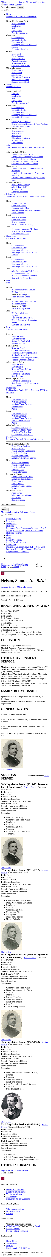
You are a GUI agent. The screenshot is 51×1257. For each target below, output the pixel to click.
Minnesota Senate (13, 86)
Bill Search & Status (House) (23, 290)
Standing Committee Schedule (24, 44)
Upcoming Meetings (20, 42)
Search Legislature (8, 7)
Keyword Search (19, 336)
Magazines (10, 521)
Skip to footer (41, 2)
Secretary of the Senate (21, 122)
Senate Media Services (21, 420)
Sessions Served (7, 587)
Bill (23, 294)
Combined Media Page (21, 427)
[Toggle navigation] (2, 10)
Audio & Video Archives (22, 404)
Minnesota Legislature (13, 5)
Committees (11, 236)
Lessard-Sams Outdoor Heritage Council (28, 178)
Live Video (16, 399)
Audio (24, 399)
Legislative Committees (16, 238)
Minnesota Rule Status (21, 374)
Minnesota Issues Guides (22, 495)
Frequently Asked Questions (18, 1199)
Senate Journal (18, 131)
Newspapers (11, 523)
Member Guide (18, 469)
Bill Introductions (19, 292)
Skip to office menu (27, 2)
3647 (46, 776)
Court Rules (16, 385)
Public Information (19, 61)
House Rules (17, 72)
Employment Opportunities (17, 551)
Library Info (11, 544)
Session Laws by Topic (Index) (24, 353)
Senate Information (19, 472)
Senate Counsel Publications (23, 451)
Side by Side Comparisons (22, 278)
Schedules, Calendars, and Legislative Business (25, 196)
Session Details (30, 787)
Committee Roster (19, 40)
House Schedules (19, 203)
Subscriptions (17, 143)
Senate (9, 84)
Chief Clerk (16, 54)
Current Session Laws (21, 325)
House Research (18, 58)
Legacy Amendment (20, 192)
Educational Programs (21, 77)
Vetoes (14, 322)
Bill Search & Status (20, 313)
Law (8, 327)
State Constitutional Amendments (25, 383)
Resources (21, 542)
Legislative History (14, 540)
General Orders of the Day (22, 224)
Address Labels (18, 140)
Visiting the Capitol (14, 1194)
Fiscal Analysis (18, 56)
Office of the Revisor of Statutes (25, 164)
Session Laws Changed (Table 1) (25, 357)
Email (37, 1226)
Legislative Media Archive (22, 430)
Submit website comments (17, 1231)
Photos (14, 409)
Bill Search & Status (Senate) (24, 301)
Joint (8, 145)
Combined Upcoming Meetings (25, 229)
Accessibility (17, 189)
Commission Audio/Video (22, 434)
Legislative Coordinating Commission (27, 157)
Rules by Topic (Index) (21, 369)
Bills (8, 280)
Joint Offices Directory (21, 185)
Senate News (11, 1243)
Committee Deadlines (20, 49)
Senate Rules (17, 133)
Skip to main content (9, 2)
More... (15, 180)
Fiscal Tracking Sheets (21, 297)
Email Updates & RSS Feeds (18, 1248)
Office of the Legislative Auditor (25, 161)
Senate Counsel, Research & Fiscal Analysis (30, 124)
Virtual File (29, 530)
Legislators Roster (19, 467)
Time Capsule (18, 530)
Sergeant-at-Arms (19, 63)
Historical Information (15, 1189)
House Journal (17, 70)
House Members (18, 23)
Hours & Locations (32, 547)
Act (27, 294)
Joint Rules (16, 75)
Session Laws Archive (21, 355)
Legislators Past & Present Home (14, 1170)
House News (11, 1241)
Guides (9, 535)
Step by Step (11, 542)
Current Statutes (18, 339)
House (9, 14)
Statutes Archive (18, 343)
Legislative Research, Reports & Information (24, 439)
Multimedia (11, 388)
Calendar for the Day (20, 208)
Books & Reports (13, 519)
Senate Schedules (19, 217)
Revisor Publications (20, 455)
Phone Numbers (13, 1228)
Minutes (15, 47)
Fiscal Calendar (18, 213)
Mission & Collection (15, 547)
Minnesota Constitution (21, 381)
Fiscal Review (17, 493)
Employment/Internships (16, 1192)
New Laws (16, 497)
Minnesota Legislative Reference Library (18, 512)
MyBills (15, 315)
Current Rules (17, 367)
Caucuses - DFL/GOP (21, 65)
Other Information (24, 587)
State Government (23, 528)
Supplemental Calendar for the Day (26, 210)
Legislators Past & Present (22, 479)
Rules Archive (17, 371)
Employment (17, 30)
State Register (17, 376)
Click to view (6, 769)
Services (18, 549)
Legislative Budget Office (22, 154)
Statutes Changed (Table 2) (23, 360)
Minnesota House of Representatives (21, 16)
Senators (15, 93)
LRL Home (3, 565)
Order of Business (19, 206)
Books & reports (18, 500)
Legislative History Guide (22, 476)
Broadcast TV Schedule (21, 231)
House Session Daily (20, 462)
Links (8, 537)
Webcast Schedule (19, 402)
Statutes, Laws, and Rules (17, 329)
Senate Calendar (18, 222)
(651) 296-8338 (12, 1226)
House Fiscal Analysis (21, 446)
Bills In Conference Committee (24, 276)
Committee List (18, 37)
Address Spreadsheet (20, 82)
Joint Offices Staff (19, 187)
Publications (11, 437)
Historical (10, 526)
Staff (13, 28)
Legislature (10, 528)
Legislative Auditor (19, 453)
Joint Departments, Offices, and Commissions (25, 147)
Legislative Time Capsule (22, 486)
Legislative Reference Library (24, 159)
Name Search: (7, 1173)
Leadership (16, 26)
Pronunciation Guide (20, 79)
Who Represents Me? (20, 33)
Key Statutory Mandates (32, 549)
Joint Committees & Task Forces (25, 271)
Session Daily (17, 406)
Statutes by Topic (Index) (22, 341)
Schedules (10, 194)
